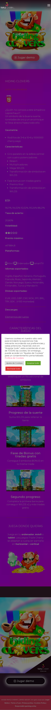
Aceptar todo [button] (33, 363)
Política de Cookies (14, 358)
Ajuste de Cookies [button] (14, 363)
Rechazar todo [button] (13, 369)
